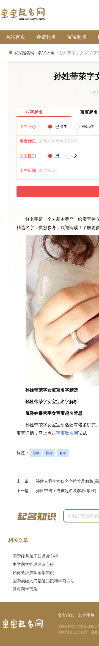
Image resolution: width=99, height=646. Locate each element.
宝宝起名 (77, 37)
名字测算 (86, 615)
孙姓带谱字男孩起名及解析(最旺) (66, 490)
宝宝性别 (28, 155)
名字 (62, 453)
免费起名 (46, 37)
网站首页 (15, 37)
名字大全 (46, 52)
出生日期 (28, 170)
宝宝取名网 (67, 433)
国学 (35, 453)
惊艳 (49, 453)
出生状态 (28, 126)
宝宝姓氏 (28, 141)
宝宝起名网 (24, 52)
